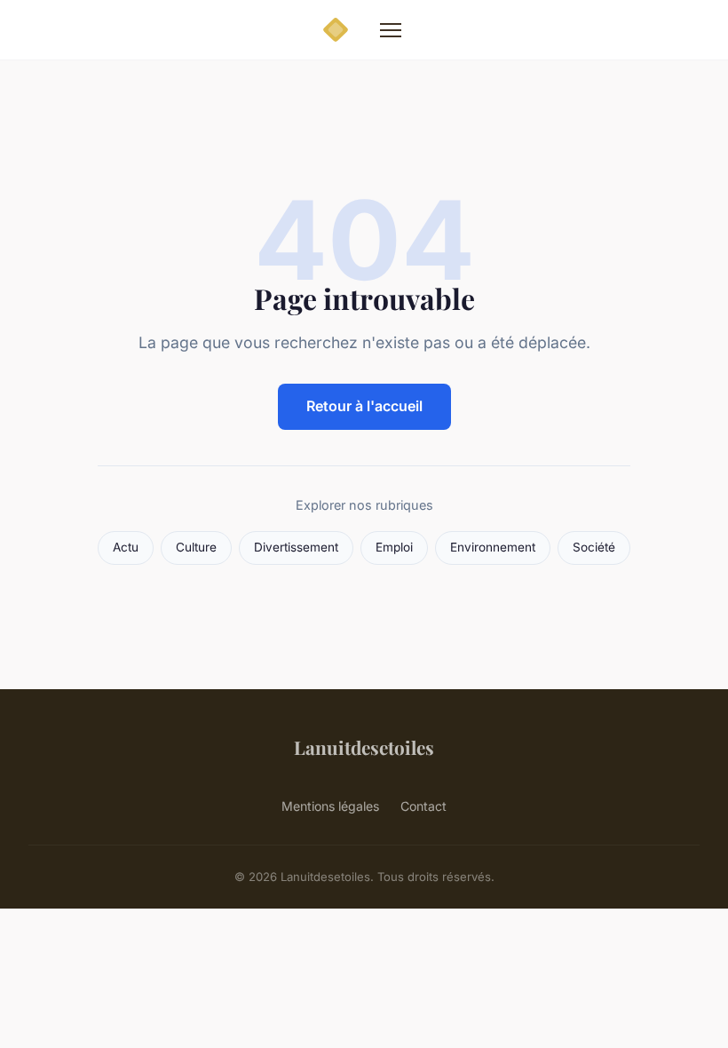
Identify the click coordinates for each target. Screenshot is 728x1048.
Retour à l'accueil (364, 406)
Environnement (492, 547)
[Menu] (390, 30)
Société (594, 547)
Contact (423, 806)
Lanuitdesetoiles (364, 746)
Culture (196, 547)
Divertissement (296, 547)
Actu (125, 547)
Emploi (394, 547)
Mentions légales (330, 806)
